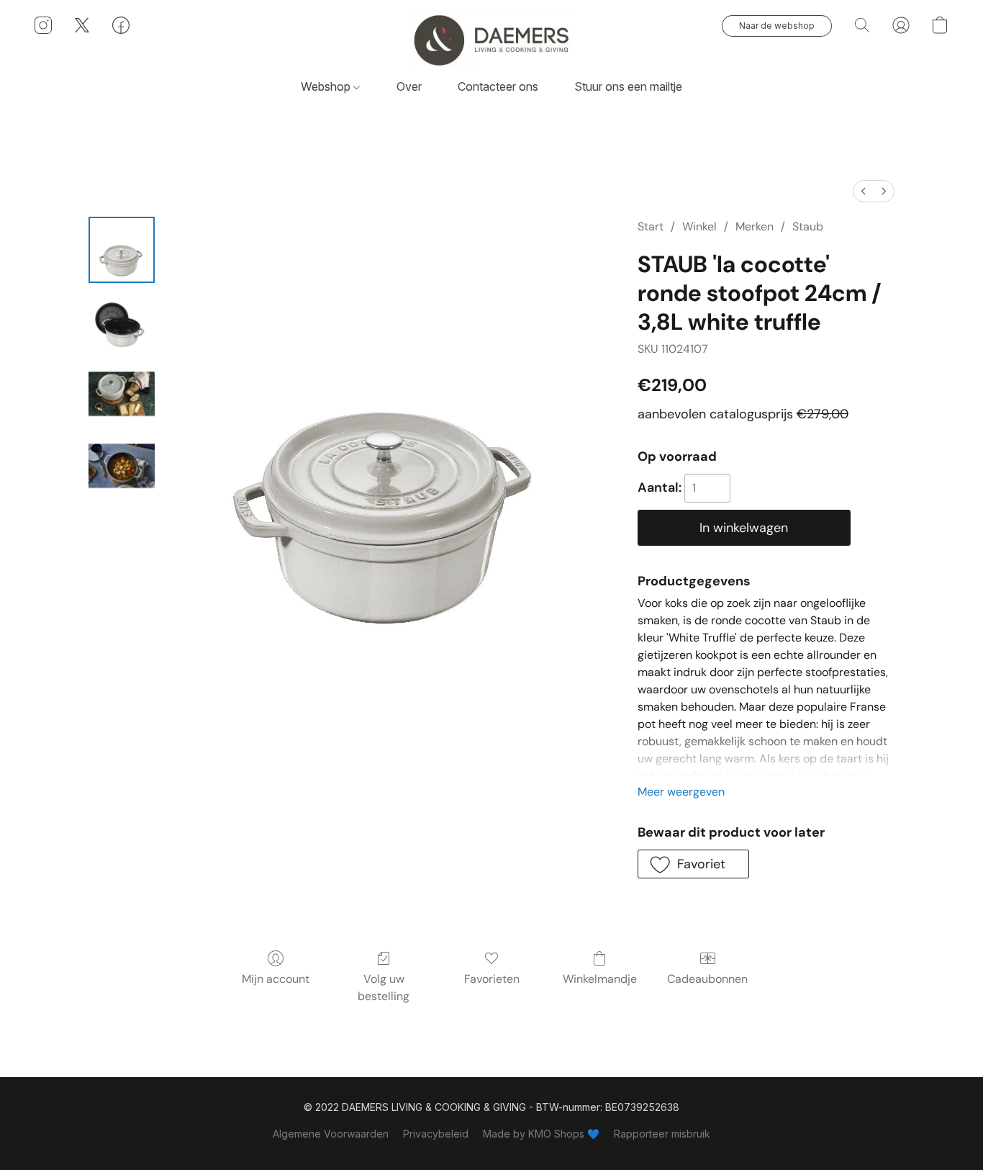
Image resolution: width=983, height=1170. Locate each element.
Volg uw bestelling (383, 987)
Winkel (699, 226)
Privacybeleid (435, 1134)
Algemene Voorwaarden (331, 1134)
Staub (807, 226)
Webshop (327, 86)
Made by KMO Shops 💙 (541, 1134)
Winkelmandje (600, 978)
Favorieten (492, 978)
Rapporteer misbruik (662, 1134)
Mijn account (275, 978)
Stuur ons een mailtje (628, 86)
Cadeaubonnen (707, 978)
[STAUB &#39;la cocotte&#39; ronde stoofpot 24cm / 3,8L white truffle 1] (122, 322)
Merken (754, 226)
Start (650, 226)
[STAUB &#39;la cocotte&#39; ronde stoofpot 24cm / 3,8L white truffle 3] (122, 466)
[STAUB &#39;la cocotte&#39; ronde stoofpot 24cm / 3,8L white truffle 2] (122, 394)
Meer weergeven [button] (681, 791)
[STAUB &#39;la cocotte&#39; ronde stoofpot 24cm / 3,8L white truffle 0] (122, 250)
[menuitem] (863, 191)
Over (409, 86)
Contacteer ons (498, 86)
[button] (491, 39)
